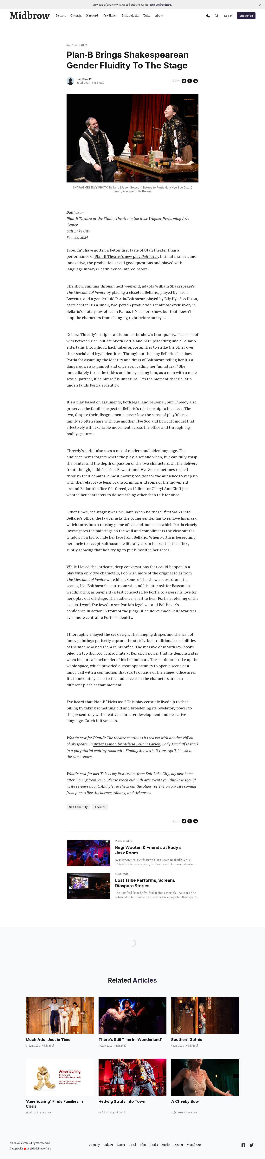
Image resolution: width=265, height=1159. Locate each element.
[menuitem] (94, 1145)
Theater (99, 807)
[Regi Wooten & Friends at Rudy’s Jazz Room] (89, 853)
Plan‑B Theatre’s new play (126, 256)
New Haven (110, 15)
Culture (108, 1145)
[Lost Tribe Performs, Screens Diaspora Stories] (89, 886)
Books (154, 1145)
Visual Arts (194, 1145)
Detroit (61, 15)
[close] (260, 5)
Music (166, 1145)
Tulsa (147, 15)
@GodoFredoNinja (40, 1149)
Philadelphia (130, 15)
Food (132, 1145)
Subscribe (246, 15)
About (159, 15)
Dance (121, 1145)
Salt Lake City (77, 45)
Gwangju (76, 15)
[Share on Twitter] (184, 81)
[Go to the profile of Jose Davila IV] (70, 81)
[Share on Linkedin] (195, 81)
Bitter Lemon (126, 744)
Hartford (92, 15)
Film (143, 1145)
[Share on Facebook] (190, 81)
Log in (228, 15)
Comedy (94, 1145)
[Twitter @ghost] (251, 1145)
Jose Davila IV (84, 79)
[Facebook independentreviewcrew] (243, 1145)
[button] (208, 15)
